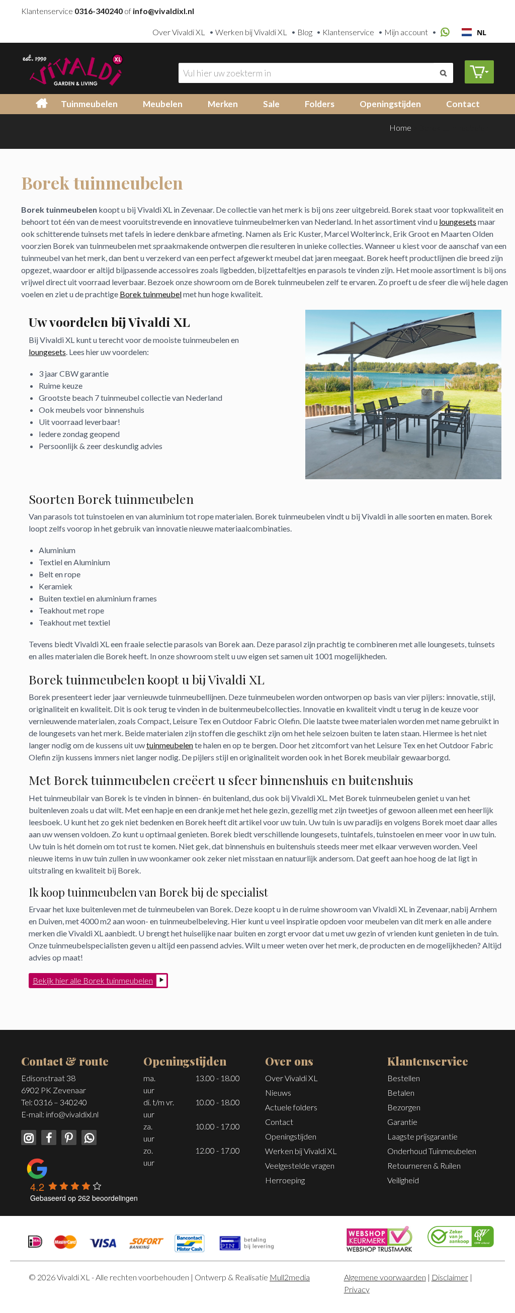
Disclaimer (450, 1277)
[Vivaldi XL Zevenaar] (72, 68)
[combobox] (474, 32)
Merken (223, 104)
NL (481, 32)
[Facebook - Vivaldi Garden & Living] (48, 1136)
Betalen (400, 1092)
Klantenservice (348, 32)
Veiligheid (403, 1180)
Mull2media (290, 1277)
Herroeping (285, 1180)
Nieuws (278, 1092)
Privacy (357, 1289)
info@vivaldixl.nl (72, 1114)
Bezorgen (403, 1107)
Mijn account (406, 32)
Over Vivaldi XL (178, 32)
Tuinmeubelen (89, 104)
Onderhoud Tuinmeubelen (431, 1151)
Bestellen (403, 1078)
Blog (304, 32)
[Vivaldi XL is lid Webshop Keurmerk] (380, 1238)
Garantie (402, 1121)
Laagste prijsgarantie (422, 1136)
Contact (463, 104)
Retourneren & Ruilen (424, 1165)
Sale (271, 104)
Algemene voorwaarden (385, 1277)
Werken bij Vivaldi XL (251, 32)
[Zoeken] (443, 73)
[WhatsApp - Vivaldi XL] (87, 1136)
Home (400, 127)
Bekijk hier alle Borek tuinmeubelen (93, 980)
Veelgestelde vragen (299, 1165)
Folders (319, 104)
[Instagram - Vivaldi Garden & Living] (29, 1136)
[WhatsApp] (443, 32)
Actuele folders (291, 1107)
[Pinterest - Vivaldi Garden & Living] (68, 1136)
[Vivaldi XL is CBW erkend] (460, 1235)
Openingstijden (390, 104)
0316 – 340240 (60, 1102)
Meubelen (163, 104)
